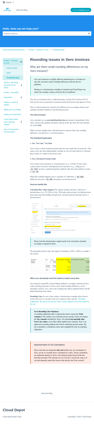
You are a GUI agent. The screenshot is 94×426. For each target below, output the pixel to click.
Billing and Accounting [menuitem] (12, 109)
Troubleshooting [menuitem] (12, 77)
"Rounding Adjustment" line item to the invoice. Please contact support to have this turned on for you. (59, 301)
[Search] (89, 33)
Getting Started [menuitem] (11, 68)
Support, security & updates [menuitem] (11, 103)
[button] (21, 60)
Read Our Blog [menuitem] (47, 393)
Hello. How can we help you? (21, 28)
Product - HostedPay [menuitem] (11, 92)
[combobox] (45, 33)
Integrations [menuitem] (8, 97)
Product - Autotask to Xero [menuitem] (11, 61)
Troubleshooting (58, 49)
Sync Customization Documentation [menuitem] (11, 130)
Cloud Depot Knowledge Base (14, 49)
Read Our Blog (22, 10)
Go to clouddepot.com (81, 10)
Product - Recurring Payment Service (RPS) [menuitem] (11, 85)
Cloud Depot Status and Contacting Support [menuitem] (11, 121)
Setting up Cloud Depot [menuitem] (12, 114)
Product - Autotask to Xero (38, 49)
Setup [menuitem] (8, 72)
